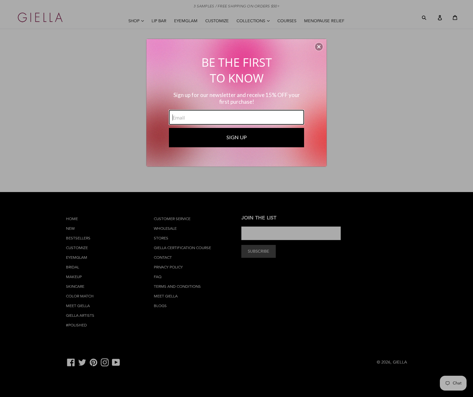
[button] (319, 47)
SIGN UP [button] (237, 137)
